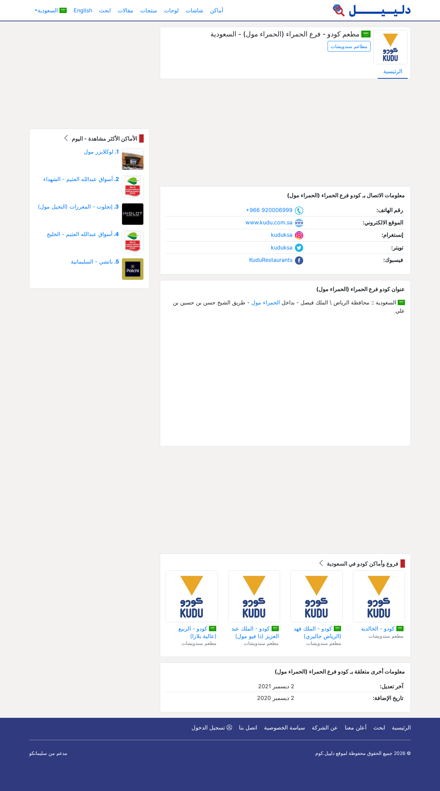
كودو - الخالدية (378, 628)
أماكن (216, 10)
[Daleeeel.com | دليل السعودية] (371, 10)
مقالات (125, 10)
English (83, 10)
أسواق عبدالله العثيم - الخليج (83, 234)
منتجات (148, 10)
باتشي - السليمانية (95, 261)
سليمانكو (38, 753)
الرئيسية (392, 71)
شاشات (194, 10)
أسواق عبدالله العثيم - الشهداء (81, 179)
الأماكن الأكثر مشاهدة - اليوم (103, 138)
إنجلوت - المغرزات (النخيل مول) (78, 206)
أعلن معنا (355, 727)
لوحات (171, 10)
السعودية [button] (48, 10)
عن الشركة (325, 727)
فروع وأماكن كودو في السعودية (362, 563)
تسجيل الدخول (209, 727)
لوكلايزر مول (101, 151)
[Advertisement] (285, 133)
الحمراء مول (265, 302)
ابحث (105, 10)
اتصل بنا (248, 727)
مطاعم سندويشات (349, 46)
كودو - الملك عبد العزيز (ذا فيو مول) (255, 632)
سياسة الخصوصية (284, 727)
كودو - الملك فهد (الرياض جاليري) (317, 632)
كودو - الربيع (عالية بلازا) (197, 632)
